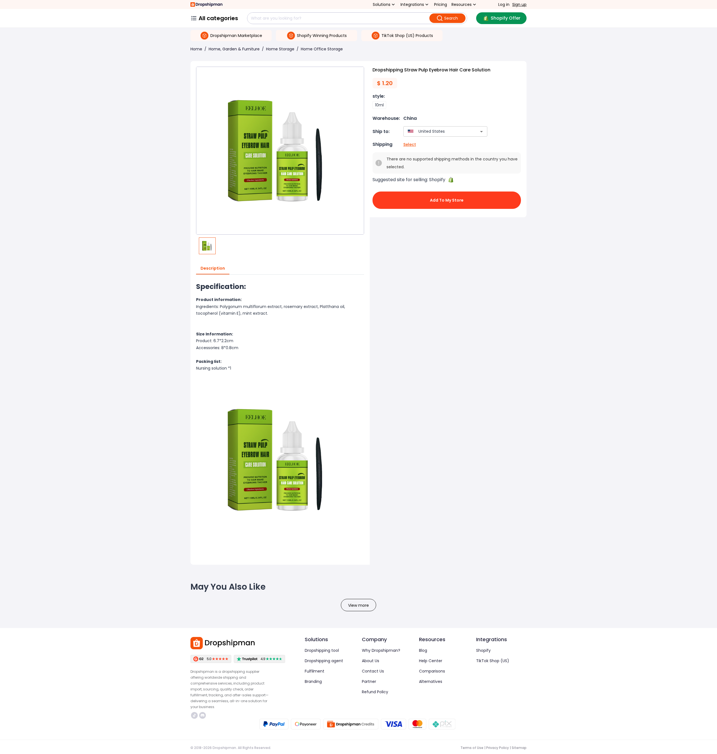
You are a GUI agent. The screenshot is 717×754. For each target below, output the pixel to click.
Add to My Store (447, 200)
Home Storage (280, 49)
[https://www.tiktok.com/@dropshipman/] (194, 715)
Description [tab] (213, 268)
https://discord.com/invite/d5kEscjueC (203, 715)
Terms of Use (471, 747)
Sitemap (519, 747)
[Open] (481, 132)
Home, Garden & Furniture (234, 49)
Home (196, 49)
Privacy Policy (497, 747)
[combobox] (437, 131)
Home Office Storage (322, 49)
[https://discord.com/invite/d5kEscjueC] (202, 715)
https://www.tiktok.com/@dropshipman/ (195, 715)
